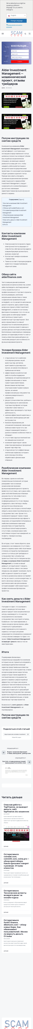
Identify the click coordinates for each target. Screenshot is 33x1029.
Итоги (5, 225)
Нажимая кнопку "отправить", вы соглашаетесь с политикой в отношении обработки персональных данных (19, 59)
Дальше (6, 846)
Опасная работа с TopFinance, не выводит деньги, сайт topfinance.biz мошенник (16, 808)
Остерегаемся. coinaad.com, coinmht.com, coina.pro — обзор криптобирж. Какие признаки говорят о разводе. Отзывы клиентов (16, 861)
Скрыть (21, 199)
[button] (3, 33)
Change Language (17, 21)
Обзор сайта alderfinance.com (13, 208)
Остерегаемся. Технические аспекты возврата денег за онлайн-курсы (15, 894)
